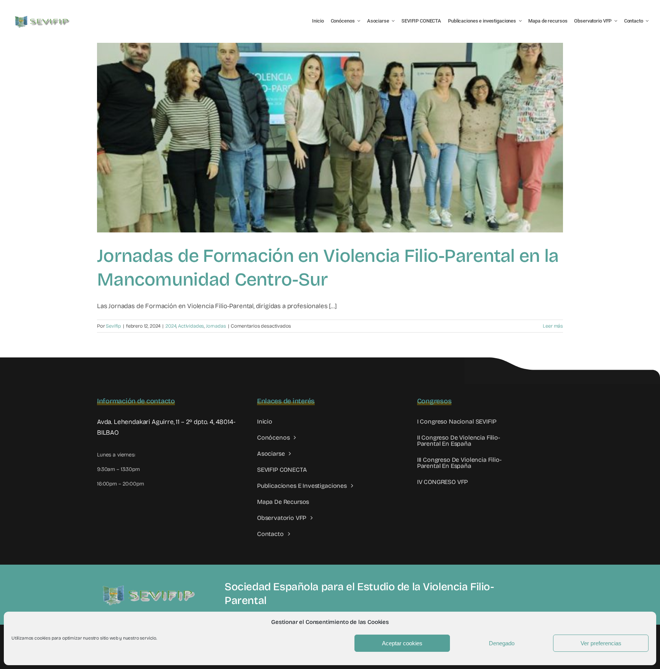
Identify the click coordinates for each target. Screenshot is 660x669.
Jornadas (216, 326)
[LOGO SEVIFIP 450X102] (42, 17)
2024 (170, 326)
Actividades (191, 326)
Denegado (501, 643)
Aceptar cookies (402, 643)
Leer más (553, 326)
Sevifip (113, 326)
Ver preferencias (601, 643)
